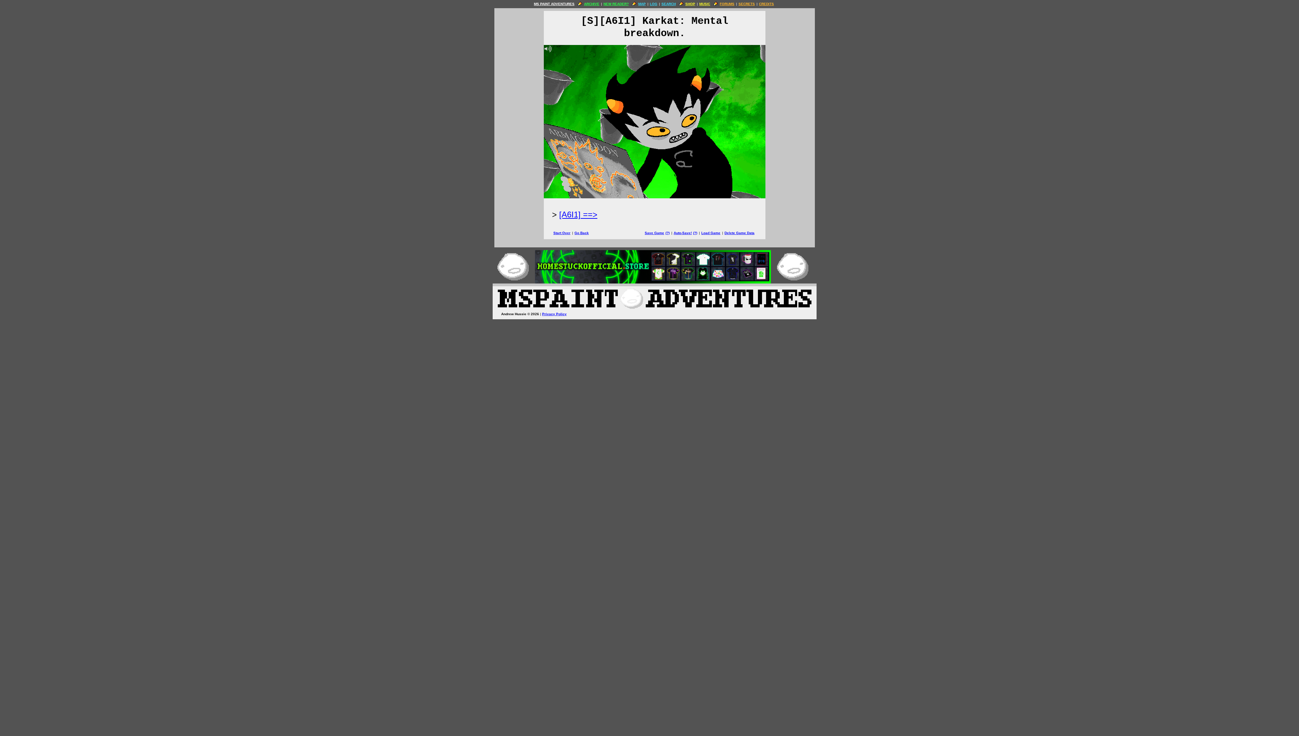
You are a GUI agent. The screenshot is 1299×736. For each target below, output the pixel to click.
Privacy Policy (554, 314)
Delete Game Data (740, 233)
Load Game (710, 233)
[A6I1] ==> (578, 214)
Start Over (561, 233)
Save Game (654, 233)
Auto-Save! (683, 233)
